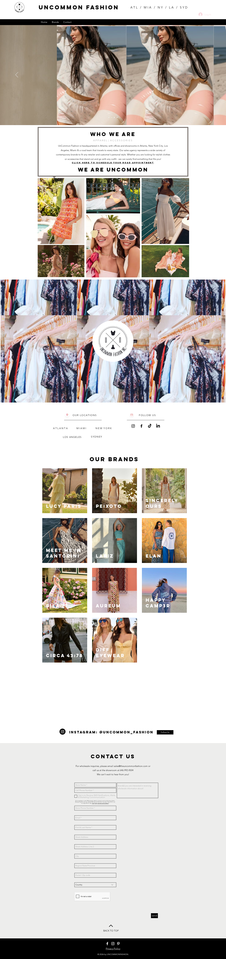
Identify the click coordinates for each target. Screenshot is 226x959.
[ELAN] (114, 117)
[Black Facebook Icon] (141, 426)
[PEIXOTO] (108, 117)
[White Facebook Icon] (107, 943)
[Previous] (16, 75)
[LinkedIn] (158, 426)
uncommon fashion (79, 7)
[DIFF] (117, 117)
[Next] (209, 75)
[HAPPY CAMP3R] (111, 117)
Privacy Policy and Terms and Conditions (100, 803)
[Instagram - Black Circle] (62, 732)
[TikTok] (149, 426)
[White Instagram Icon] (113, 943)
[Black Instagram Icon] (133, 426)
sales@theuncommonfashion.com (131, 766)
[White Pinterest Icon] (118, 943)
